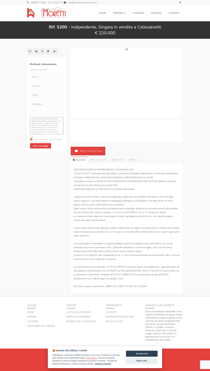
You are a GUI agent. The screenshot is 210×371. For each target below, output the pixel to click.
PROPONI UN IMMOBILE (78, 316)
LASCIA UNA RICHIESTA (79, 312)
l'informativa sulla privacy (39, 142)
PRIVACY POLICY (114, 321)
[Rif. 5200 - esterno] (127, 83)
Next (187, 83)
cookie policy (91, 358)
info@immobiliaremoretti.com (82, 2)
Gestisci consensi (103, 364)
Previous (66, 83)
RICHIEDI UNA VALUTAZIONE (81, 321)
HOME (30, 312)
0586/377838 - (39, 2)
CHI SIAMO (32, 321)
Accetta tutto (142, 353)
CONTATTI (111, 312)
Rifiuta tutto (141, 361)
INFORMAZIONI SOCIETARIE (120, 316)
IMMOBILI (31, 316)
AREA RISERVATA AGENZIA (41, 326)
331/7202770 (55, 2)
